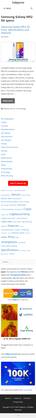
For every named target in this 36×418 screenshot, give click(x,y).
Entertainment (6, 136)
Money (22, 233)
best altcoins (10, 190)
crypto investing (21, 218)
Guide (3, 154)
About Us (8, 398)
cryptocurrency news (8, 218)
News (3, 165)
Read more (8, 101)
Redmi (17, 237)
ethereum (4, 226)
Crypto (3, 122)
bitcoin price (17, 199)
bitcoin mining (25, 195)
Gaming (4, 151)
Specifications (9, 250)
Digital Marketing (27, 222)
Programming (6, 168)
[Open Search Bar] (31, 8)
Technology (21, 108)
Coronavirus (18, 209)
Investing (25, 229)
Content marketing (7, 209)
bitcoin (16, 194)
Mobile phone (9, 108)
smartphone (9, 242)
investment (4, 233)
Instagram (18, 230)
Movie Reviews (6, 161)
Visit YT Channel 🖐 (18, 183)
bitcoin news (6, 198)
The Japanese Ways (18, 275)
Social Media (21, 242)
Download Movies (8, 129)
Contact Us (17, 398)
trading (28, 250)
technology (22, 250)
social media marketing (9, 246)
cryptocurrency (19, 214)
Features (13, 226)
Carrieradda (27, 390)
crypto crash (4, 215)
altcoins (3, 190)
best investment (6, 195)
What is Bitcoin (5, 254)
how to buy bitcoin (7, 230)
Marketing (15, 233)
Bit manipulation (7, 119)
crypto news (6, 221)
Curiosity (4, 126)
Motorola (28, 233)
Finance (4, 143)
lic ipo (9, 233)
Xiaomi (12, 254)
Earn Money (5, 133)
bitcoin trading (24, 202)
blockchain (13, 205)
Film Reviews (6, 140)
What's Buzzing (7, 175)
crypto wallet (17, 222)
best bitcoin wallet (19, 190)
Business (22, 205)
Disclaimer (27, 398)
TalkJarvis (18, 2)
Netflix (4, 237)
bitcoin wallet (5, 205)
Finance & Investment (9, 147)
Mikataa (24, 272)
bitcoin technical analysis (9, 202)
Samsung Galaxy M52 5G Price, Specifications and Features (15, 29)
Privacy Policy (18, 402)
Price (11, 237)
